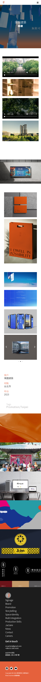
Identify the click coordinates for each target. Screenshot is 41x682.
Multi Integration (13, 618)
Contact (9, 632)
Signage (9, 600)
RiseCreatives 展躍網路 (12, 675)
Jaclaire (9, 625)
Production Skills (13, 621)
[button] (6, 347)
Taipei (24, 407)
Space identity (12, 614)
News (8, 628)
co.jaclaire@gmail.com (13, 646)
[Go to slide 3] (22, 361)
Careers (9, 635)
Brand (8, 603)
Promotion (13, 407)
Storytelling (10, 610)
